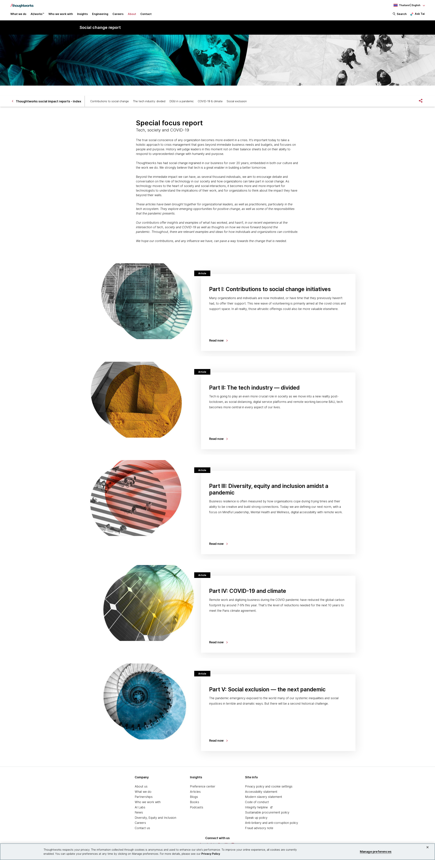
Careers (140, 823)
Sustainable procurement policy (267, 812)
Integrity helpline (256, 807)
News (139, 812)
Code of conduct (257, 802)
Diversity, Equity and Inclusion (155, 817)
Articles (195, 791)
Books (194, 802)
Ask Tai (420, 13)
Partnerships (144, 797)
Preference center (202, 786)
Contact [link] (146, 14)
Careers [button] (118, 14)
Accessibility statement (261, 791)
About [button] (132, 14)
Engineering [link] (100, 14)
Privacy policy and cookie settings (268, 786)
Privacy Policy (210, 853)
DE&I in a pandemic (181, 101)
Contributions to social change (109, 101)
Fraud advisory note (259, 828)
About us (141, 786)
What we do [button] (18, 14)
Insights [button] (82, 14)
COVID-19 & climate (210, 101)
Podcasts (196, 807)
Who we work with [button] (60, 14)
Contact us (142, 828)
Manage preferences (376, 851)
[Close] (427, 847)
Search (402, 14)
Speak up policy (256, 817)
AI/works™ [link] (37, 14)
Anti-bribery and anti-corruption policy (271, 823)
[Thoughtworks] (21, 4)
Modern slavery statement (263, 797)
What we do (143, 791)
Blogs (194, 797)
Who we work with (148, 802)
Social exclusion (237, 101)
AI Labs (140, 807)
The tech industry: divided (149, 101)
